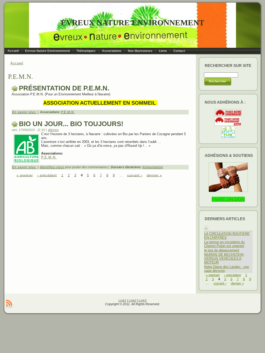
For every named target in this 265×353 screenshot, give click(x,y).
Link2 (132, 300)
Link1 (122, 300)
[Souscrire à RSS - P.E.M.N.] (9, 304)
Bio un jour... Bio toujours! (71, 124)
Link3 (142, 300)
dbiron (53, 130)
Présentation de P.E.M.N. (64, 88)
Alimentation (152, 167)
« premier (25, 175)
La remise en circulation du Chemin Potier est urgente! (224, 244)
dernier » (154, 175)
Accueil (16, 63)
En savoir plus (24, 112)
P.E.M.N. (68, 112)
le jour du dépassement (221, 250)
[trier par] (206, 229)
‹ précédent (47, 175)
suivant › (134, 175)
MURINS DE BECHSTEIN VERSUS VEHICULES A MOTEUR (224, 258)
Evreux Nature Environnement (132, 22)
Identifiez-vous (52, 167)
